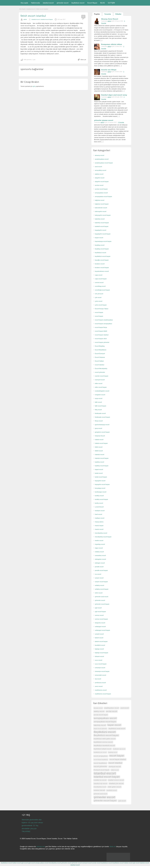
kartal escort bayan (101, 477)
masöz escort (99, 529)
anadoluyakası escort (102, 159)
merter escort (99, 540)
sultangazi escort (100, 626)
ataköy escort (99, 174)
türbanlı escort (99, 656)
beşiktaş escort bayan (102, 249)
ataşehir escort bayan (102, 181)
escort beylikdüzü (100, 763)
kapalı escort (99, 469)
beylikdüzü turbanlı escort (102, 749)
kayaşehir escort (100, 481)
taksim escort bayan (101, 641)
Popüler (97, 14)
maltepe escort (99, 518)
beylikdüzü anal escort (117, 728)
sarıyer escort (99, 578)
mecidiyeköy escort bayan (103, 537)
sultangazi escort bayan (102, 630)
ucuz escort (98, 660)
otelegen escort (100, 563)
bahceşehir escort (100, 211)
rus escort (98, 574)
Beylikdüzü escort (105, 732)
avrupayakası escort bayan (103, 196)
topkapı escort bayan (101, 653)
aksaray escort (99, 155)
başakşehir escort (100, 230)
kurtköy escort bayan (101, 499)
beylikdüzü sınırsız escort (103, 742)
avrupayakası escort (101, 193)
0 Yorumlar (121, 122)
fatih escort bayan (100, 406)
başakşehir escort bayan (103, 234)
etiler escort (98, 383)
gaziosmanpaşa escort (102, 424)
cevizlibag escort (100, 286)
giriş (34, 86)
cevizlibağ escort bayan (102, 290)
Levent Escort (99, 507)
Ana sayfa (24, 3)
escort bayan (99, 312)
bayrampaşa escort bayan (103, 241)
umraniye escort (100, 668)
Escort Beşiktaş (100, 346)
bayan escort (99, 237)
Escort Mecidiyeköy (101, 368)
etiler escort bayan (101, 387)
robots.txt (112, 846)
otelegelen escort (100, 559)
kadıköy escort (99, 462)
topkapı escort (99, 649)
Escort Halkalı (99, 361)
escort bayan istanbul (102, 335)
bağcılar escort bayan (102, 204)
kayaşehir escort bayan (102, 484)
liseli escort (98, 514)
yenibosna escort (100, 682)
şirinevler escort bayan (102, 604)
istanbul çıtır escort (116, 783)
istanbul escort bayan (47, 19)
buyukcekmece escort (102, 271)
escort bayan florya (101, 327)
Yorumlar (107, 14)
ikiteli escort (98, 447)
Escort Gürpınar (100, 357)
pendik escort (99, 567)
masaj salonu (99, 522)
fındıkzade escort (100, 413)
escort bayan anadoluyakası (104, 320)
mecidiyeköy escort (101, 533)
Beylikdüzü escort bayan (106, 735)
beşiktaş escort (99, 245)
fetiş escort (98, 410)
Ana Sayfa (22, 9)
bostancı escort (100, 264)
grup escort (98, 428)
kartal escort (99, 473)
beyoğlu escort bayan (102, 260)
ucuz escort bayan (101, 664)
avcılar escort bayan (101, 189)
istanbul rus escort (100, 780)
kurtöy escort (99, 503)
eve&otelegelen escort (102, 391)
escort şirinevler (100, 372)
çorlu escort (98, 301)
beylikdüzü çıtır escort (100, 752)
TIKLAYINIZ (26, 831)
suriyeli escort (99, 634)
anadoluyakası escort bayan (104, 163)
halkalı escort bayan (101, 443)
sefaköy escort (99, 585)
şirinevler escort (62, 3)
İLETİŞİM (111, 3)
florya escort (99, 421)
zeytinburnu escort (101, 690)
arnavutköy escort (100, 170)
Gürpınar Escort (100, 436)
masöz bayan (99, 525)
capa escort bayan (101, 279)
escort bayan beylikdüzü (101, 759)
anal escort (98, 166)
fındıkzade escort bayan (102, 417)
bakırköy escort (100, 219)
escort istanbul (99, 365)
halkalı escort (99, 439)
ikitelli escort (99, 451)
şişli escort (98, 608)
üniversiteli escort (100, 675)
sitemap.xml (40, 846)
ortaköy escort (99, 552)
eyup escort (98, 398)
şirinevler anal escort (101, 596)
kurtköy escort (99, 496)
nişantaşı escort (100, 544)
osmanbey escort (100, 555)
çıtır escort (98, 297)
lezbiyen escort (100, 510)
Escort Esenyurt (100, 353)
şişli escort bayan (100, 611)
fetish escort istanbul (33, 15)
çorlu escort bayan (101, 305)
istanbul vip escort (100, 783)
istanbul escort (48, 3)
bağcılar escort (99, 200)
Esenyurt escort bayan (101, 770)
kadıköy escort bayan (101, 466)
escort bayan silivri (101, 338)
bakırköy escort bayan (102, 223)
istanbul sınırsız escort (116, 780)
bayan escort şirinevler (100, 728)
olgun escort (99, 548)
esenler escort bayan (101, 376)
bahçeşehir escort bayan (103, 215)
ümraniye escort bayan (102, 671)
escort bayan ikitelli (101, 331)
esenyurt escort (100, 380)
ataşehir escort (99, 178)
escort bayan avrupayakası (103, 324)
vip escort (98, 679)
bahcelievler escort (101, 208)
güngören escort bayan (102, 432)
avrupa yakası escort (41, 863)
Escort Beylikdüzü (100, 350)
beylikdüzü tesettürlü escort (104, 745)
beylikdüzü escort (77, 3)
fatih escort (98, 402)
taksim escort (99, 638)
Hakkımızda (35, 3)
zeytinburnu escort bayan (103, 694)
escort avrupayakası (101, 756)
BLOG (102, 3)
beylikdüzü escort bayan (102, 256)
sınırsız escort (99, 615)
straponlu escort (100, 623)
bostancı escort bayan (102, 267)
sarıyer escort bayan (101, 582)
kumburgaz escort (100, 492)
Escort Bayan (92, 3)
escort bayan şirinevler (102, 342)
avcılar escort (99, 185)
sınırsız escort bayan (101, 619)
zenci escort (99, 686)
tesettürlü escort (100, 645)
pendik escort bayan (101, 570)
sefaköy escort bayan (101, 589)
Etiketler (118, 14)
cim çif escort (99, 294)
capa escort (98, 275)
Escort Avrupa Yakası (101, 309)
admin (25, 19)
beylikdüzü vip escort (119, 749)
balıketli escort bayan (101, 226)
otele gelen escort (114, 787)
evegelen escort (100, 395)
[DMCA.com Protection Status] (118, 861)
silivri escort (98, 593)
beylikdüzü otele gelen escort (104, 739)
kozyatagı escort (100, 488)
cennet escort (99, 282)
